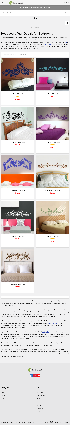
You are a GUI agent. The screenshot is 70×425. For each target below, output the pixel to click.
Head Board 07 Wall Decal (17, 142)
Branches (39, 402)
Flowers (39, 405)
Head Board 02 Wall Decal (52, 236)
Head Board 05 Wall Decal (17, 190)
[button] (67, 23)
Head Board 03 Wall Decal (17, 236)
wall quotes (45, 332)
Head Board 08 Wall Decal (52, 94)
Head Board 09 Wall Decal (17, 94)
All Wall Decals (41, 392)
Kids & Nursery (41, 395)
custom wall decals (53, 323)
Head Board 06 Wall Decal (52, 142)
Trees (38, 398)
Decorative (40, 408)
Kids (65, 42)
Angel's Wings (48, 44)
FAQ (3, 392)
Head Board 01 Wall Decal (17, 284)
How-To (4, 398)
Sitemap (4, 402)
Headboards (40, 412)
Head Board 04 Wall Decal (52, 190)
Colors (4, 395)
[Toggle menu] (2, 2)
